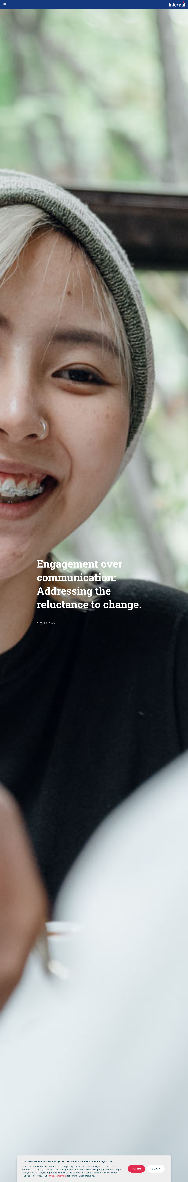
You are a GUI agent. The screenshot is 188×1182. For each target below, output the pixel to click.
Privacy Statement (57, 1176)
